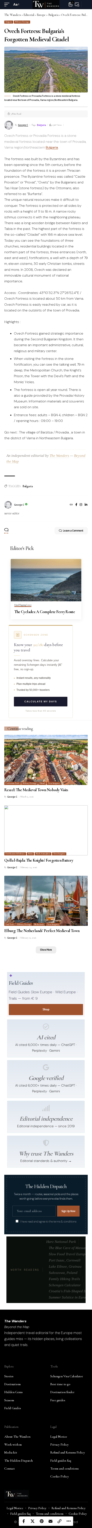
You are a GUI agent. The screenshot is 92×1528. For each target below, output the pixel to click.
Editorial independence (45, 1118)
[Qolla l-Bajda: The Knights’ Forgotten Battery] (46, 830)
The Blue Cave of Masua (67, 1248)
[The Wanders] (46, 4)
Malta (30, 854)
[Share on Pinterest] (41, 1521)
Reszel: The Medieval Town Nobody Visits (36, 789)
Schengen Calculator (65, 1285)
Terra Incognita (54, 783)
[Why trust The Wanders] (46, 1143)
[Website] (71, 505)
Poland (42, 783)
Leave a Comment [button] (73, 530)
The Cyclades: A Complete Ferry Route (44, 611)
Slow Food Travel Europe (68, 1254)
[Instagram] (81, 505)
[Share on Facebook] (23, 1521)
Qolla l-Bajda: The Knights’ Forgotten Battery (38, 860)
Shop (46, 1009)
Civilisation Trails (12, 783)
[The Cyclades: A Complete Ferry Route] (46, 580)
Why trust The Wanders (46, 1153)
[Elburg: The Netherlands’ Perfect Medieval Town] (46, 901)
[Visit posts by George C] (8, 505)
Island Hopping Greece (23, 605)
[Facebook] (76, 505)
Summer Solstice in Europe (69, 1297)
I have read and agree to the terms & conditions (48, 1221)
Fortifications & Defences (15, 854)
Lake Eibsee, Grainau (65, 1266)
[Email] (50, 1521)
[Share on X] (32, 1521)
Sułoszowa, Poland (63, 1273)
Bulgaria (9, 22)
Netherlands (39, 924)
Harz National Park (61, 1242)
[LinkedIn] (86, 505)
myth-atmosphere (43, 854)
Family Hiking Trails (64, 1279)
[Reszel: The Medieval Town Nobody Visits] (46, 760)
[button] (8, 4)
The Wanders (59, 456)
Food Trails (10, 924)
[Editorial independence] (46, 1108)
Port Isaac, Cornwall (64, 1260)
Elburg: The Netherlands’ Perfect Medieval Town (42, 930)
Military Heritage (22, 22)
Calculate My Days (40, 701)
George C (23, 125)
